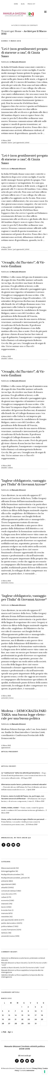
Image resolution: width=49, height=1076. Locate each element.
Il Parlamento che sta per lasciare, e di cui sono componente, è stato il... (23, 798)
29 (22, 1023)
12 (3, 1015)
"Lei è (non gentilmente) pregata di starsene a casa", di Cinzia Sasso (24, 52)
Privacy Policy (37, 1068)
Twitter (8, 846)
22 (22, 1019)
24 (36, 1019)
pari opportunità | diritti (21, 143)
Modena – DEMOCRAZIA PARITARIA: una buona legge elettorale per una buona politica (24, 714)
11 (41, 1011)
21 (15, 1019)
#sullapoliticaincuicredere (10, 874)
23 (29, 1019)
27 (9, 1023)
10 (36, 1011)
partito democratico (8, 923)
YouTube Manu (13, 846)
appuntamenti (5, 747)
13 (9, 1015)
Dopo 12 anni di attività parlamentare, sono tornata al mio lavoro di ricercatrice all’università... (23, 775)
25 (42, 1019)
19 (3, 1019)
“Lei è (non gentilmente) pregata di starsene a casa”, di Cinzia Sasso (24, 159)
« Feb (3, 1032)
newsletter (5, 917)
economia (5, 900)
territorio (4, 933)
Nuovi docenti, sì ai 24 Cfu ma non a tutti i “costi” (27, 968)
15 (22, 1015)
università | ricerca (7, 583)
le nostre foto (6, 910)
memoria (4, 913)
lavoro (10, 143)
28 (16, 1023)
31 (36, 1023)
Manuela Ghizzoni (19, 62)
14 (15, 1015)
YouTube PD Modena (18, 846)
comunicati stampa (8, 891)
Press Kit (31, 4)
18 (42, 1015)
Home (16, 4)
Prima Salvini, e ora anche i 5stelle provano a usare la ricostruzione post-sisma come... (22, 821)
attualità (4, 143)
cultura (10, 358)
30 (29, 1023)
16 (28, 1015)
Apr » (10, 1032)
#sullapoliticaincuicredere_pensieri (14, 878)
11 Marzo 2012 (6, 140)
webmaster (30, 1070)
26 (3, 1023)
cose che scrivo (7, 894)
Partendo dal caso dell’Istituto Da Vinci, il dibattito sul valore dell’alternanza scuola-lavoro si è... (24, 787)
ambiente (4, 881)
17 (35, 1015)
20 (9, 1019)
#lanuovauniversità (8, 868)
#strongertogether (8, 871)
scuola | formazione (8, 930)
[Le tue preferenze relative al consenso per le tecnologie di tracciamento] (44, 1071)
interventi (4, 904)
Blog (23, 4)
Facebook (3, 846)
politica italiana (6, 926)
